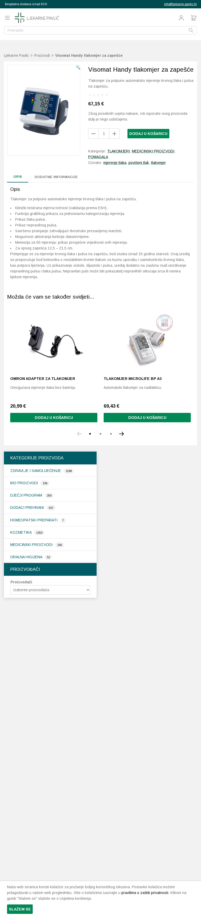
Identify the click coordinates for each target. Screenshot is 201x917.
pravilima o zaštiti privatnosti (144, 893)
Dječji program (26, 495)
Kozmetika (21, 532)
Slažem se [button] (20, 909)
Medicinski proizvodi (32, 545)
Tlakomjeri (118, 151)
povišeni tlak (139, 163)
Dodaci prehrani (27, 507)
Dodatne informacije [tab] (56, 177)
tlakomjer (158, 163)
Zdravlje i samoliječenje (36, 471)
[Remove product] (114, 133)
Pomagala (98, 157)
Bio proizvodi (24, 483)
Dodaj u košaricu (148, 134)
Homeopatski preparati (34, 520)
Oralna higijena (26, 557)
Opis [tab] (17, 177)
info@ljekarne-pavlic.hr (180, 4)
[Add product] (93, 133)
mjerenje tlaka (114, 163)
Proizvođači (21, 582)
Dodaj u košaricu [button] (54, 417)
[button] (78, 67)
